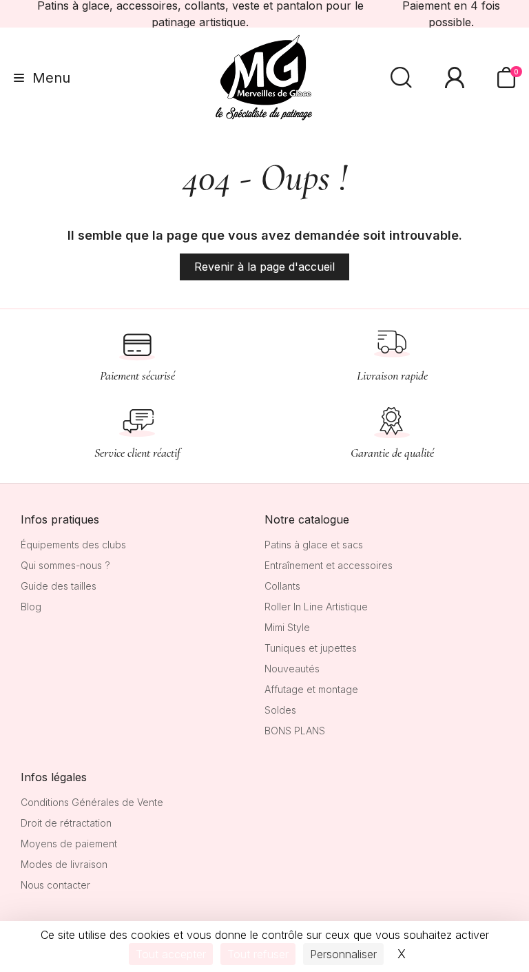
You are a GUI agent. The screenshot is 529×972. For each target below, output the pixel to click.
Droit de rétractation (66, 823)
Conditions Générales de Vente (92, 802)
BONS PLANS (294, 730)
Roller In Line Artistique (316, 606)
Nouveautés (292, 668)
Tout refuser (258, 954)
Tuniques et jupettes (310, 648)
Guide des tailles (58, 586)
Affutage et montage (311, 689)
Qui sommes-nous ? (65, 565)
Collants (282, 586)
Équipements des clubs (73, 544)
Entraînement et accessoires (328, 565)
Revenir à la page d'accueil (264, 266)
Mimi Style (287, 627)
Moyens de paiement (69, 843)
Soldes (280, 710)
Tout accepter (171, 954)
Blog (31, 606)
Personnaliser (343, 954)
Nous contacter (55, 885)
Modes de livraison (64, 864)
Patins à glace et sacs (313, 544)
